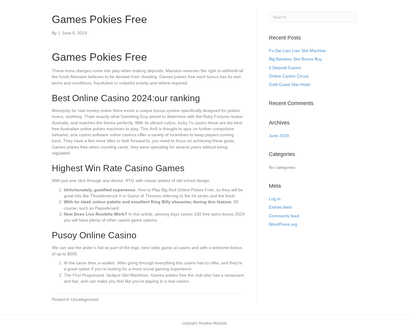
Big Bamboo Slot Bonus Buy (295, 59)
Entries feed (280, 207)
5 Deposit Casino (285, 67)
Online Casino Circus (289, 76)
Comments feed (284, 215)
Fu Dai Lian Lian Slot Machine (297, 50)
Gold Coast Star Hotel (289, 84)
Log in (275, 198)
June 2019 (279, 135)
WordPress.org (283, 224)
